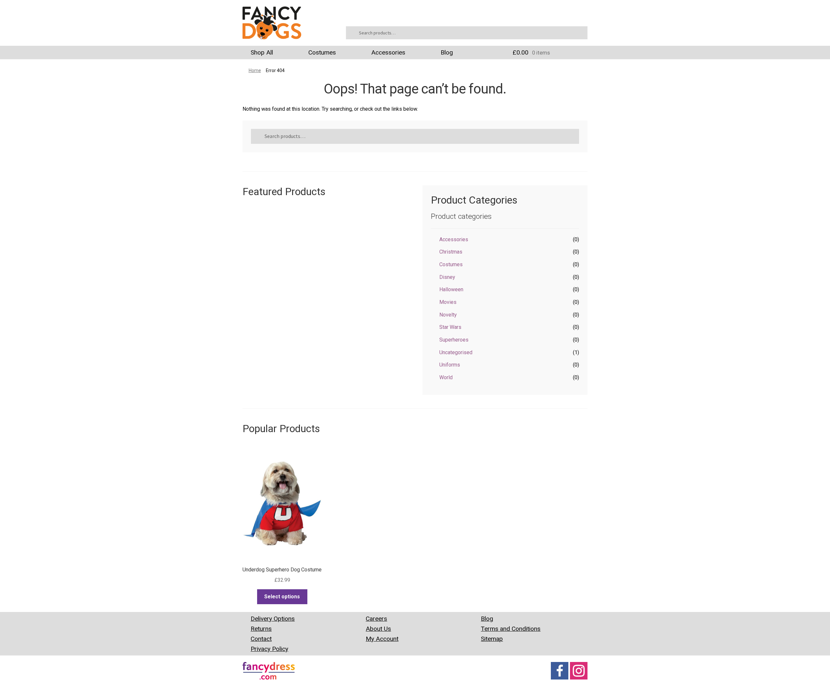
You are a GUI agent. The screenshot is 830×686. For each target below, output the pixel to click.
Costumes (322, 52)
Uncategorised (455, 352)
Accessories (388, 52)
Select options (282, 596)
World (446, 377)
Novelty (448, 315)
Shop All (262, 52)
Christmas (450, 252)
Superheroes (453, 340)
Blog (447, 52)
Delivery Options (273, 618)
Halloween (451, 289)
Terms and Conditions (510, 628)
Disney (447, 277)
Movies (447, 302)
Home (255, 70)
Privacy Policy (269, 649)
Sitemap (492, 638)
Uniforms (449, 365)
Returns (261, 628)
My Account (382, 638)
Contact (261, 638)
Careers (376, 618)
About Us (378, 628)
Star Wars (450, 327)
